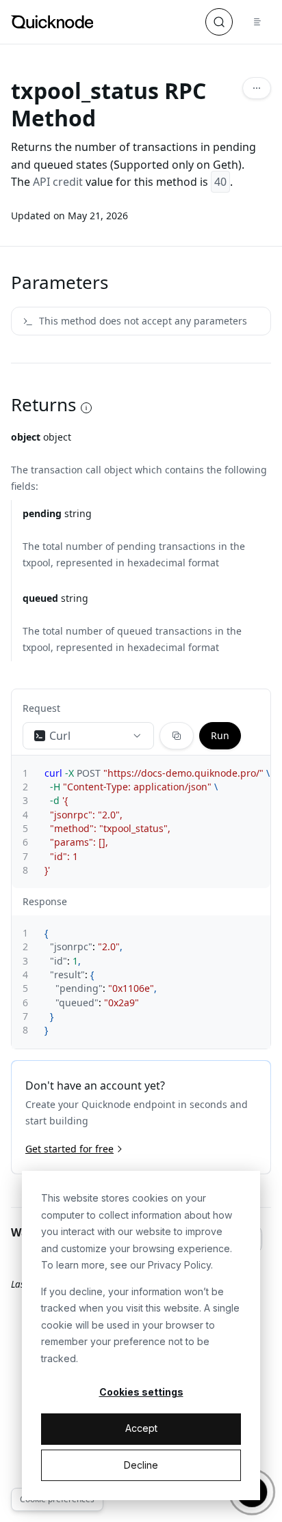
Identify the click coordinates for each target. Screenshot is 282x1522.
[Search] (219, 22)
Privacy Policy (179, 1265)
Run (220, 735)
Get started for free (69, 1148)
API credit (58, 181)
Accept (141, 1428)
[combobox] (88, 735)
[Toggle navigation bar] (257, 22)
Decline (141, 1465)
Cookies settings (141, 1392)
